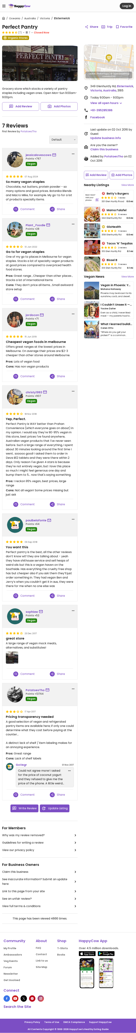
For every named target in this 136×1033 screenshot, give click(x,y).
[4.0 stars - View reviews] (109, 230)
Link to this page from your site (23, 891)
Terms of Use (51, 1022)
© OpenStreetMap (119, 73)
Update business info (105, 138)
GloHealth (114, 227)
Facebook (97, 117)
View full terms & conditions (21, 906)
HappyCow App (93, 940)
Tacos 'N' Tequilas (120, 243)
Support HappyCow (100, 1022)
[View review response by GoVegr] (10, 767)
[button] (109, 58)
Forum (8, 967)
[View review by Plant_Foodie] (15, 229)
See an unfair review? (17, 899)
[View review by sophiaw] (15, 616)
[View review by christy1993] (15, 396)
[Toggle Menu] (4, 6)
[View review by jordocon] (15, 319)
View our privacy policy (18, 850)
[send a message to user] (55, 155)
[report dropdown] (73, 154)
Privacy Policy (32, 1022)
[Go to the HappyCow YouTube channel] (15, 998)
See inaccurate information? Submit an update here (34, 881)
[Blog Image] (91, 290)
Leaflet (92, 73)
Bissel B (112, 260)
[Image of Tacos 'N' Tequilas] (92, 247)
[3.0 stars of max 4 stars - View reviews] (109, 197)
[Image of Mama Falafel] (92, 214)
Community (14, 940)
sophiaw (32, 612)
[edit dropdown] (69, 771)
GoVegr (21, 765)
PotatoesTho (29, 131)
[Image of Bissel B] (92, 264)
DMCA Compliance (74, 1022)
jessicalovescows (38, 155)
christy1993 (34, 392)
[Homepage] (19, 6)
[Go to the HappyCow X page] (24, 998)
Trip (109, 27)
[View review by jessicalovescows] (15, 159)
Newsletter (11, 974)
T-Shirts (62, 948)
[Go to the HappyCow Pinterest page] (32, 998)
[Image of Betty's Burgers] (92, 197)
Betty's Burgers (118, 194)
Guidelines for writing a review (23, 843)
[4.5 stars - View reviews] (10, 32)
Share (94, 27)
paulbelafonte (36, 520)
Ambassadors (13, 954)
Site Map (41, 967)
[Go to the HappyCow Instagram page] (41, 998)
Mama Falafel (116, 210)
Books (61, 954)
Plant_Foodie (35, 225)
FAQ (38, 948)
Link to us (42, 960)
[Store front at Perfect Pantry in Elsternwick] (40, 63)
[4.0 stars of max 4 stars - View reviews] (109, 214)
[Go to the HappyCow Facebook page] (7, 998)
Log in (127, 6)
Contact (41, 954)
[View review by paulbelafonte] (15, 524)
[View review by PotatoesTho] (15, 694)
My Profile (10, 948)
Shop (61, 940)
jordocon (32, 315)
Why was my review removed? (23, 835)
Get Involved (12, 980)
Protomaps (103, 73)
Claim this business (15, 872)
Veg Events (11, 961)
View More (127, 185)
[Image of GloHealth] (92, 230)
